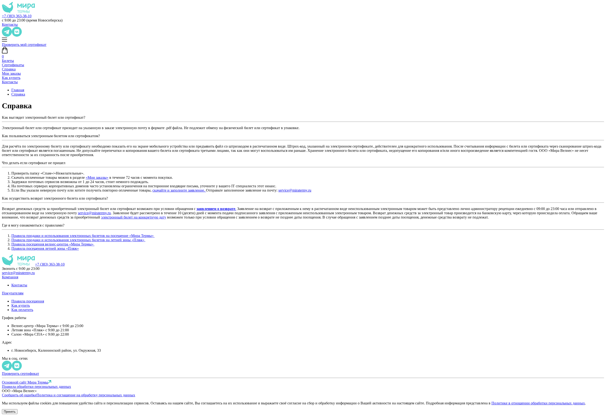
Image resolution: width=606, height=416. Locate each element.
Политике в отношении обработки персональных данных (538, 403)
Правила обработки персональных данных (36, 387)
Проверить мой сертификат (24, 45)
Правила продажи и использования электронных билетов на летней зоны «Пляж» (78, 240)
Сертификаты (13, 65)
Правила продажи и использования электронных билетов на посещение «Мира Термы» (83, 236)
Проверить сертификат (20, 374)
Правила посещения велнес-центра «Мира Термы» (52, 244)
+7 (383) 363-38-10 (16, 16)
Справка (9, 69)
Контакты (10, 24)
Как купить (11, 78)
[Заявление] (205, 190)
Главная (17, 90)
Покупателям (12, 293)
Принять (10, 411)
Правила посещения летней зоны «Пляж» (45, 248)
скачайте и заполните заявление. (178, 190)
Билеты (8, 61)
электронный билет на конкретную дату (133, 217)
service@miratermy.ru (294, 190)
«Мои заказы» (97, 177)
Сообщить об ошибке (19, 395)
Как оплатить (22, 310)
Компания (10, 277)
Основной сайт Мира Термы (25, 382)
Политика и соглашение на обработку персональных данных (85, 395)
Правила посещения (27, 301)
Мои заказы (11, 73)
